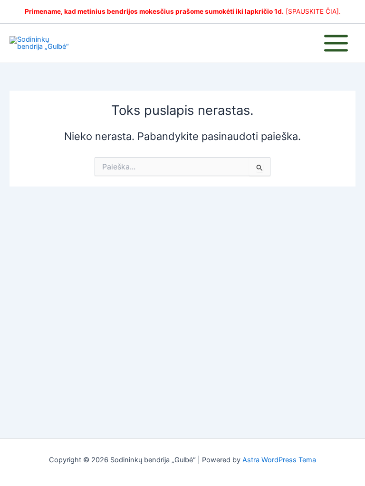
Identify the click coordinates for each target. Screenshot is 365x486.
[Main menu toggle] (336, 43)
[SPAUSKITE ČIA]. (313, 11)
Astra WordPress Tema (279, 460)
